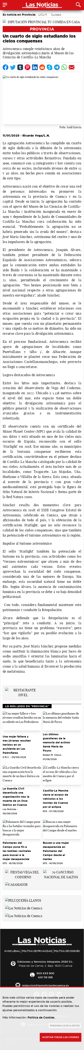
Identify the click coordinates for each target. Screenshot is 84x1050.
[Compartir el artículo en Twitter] (13, 67)
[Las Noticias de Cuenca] (23, 908)
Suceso (56, 14)
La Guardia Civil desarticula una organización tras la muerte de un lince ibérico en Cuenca (16, 796)
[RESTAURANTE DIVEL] (23, 692)
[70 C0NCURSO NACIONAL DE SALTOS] (61, 874)
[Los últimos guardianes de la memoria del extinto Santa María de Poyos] (62, 721)
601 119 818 (45, 977)
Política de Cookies (67, 951)
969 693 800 (45, 973)
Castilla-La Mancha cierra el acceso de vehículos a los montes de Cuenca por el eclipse (55, 798)
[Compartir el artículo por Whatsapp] (64, 67)
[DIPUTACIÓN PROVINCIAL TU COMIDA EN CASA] (42, 22)
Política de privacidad (37, 951)
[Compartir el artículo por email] (71, 67)
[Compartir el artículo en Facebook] (5, 67)
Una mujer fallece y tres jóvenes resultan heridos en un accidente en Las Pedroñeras (17, 744)
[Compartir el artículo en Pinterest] (27, 67)
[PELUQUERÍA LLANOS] (23, 900)
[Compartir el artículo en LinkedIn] (35, 67)
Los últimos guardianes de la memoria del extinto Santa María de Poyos (56, 742)
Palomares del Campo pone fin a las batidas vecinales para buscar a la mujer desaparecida (17, 850)
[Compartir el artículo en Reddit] (42, 67)
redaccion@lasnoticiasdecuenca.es (45, 985)
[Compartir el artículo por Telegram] (57, 67)
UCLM (42, 14)
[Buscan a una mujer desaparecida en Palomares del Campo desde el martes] (62, 829)
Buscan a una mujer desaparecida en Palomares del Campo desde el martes (56, 850)
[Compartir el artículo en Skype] (49, 67)
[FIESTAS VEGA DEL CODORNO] (23, 874)
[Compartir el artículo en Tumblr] (20, 67)
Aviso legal (12, 951)
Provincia (42, 29)
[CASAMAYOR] (16, 884)
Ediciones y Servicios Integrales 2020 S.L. (45, 961)
